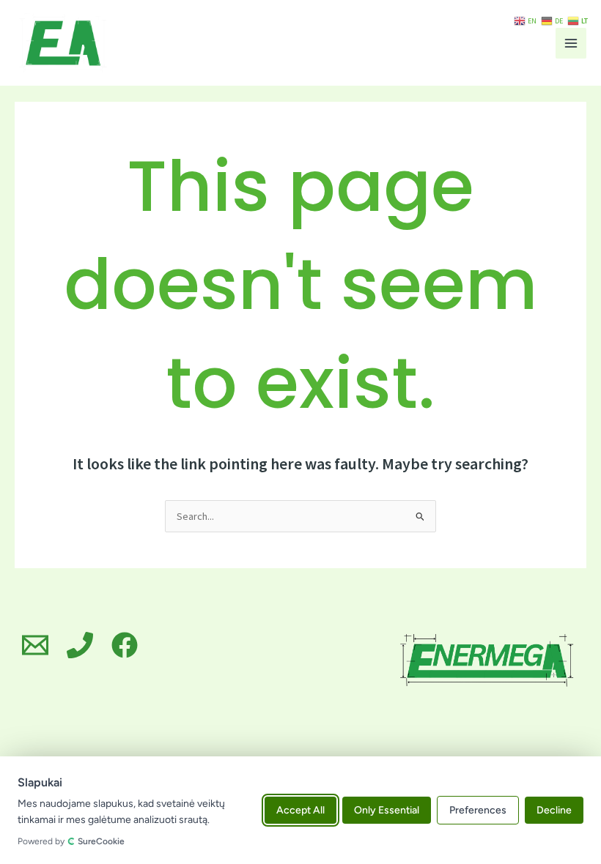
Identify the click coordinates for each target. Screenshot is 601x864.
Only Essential (386, 810)
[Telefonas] (80, 645)
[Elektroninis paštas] (35, 645)
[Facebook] (124, 645)
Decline (554, 810)
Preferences (477, 810)
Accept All (300, 810)
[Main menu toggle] (571, 43)
